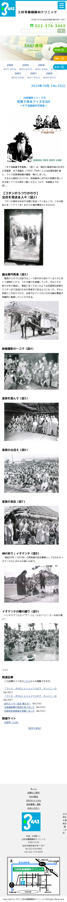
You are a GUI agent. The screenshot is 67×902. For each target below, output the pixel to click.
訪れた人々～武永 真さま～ (17, 703)
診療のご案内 (33, 792)
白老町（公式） (11, 722)
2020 (49, 73)
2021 (33, 73)
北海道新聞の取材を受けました (19, 707)
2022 (18, 73)
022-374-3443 (50, 25)
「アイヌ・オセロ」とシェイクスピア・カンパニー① (30, 688)
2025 (25, 65)
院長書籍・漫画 (33, 804)
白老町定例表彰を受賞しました (19, 710)
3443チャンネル (33, 800)
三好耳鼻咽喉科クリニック (37, 12)
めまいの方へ (33, 808)
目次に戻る (34, 728)
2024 (41, 65)
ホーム (34, 788)
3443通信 (33, 796)
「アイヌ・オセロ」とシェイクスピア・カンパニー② (30, 696)
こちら (27, 681)
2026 (10, 65)
